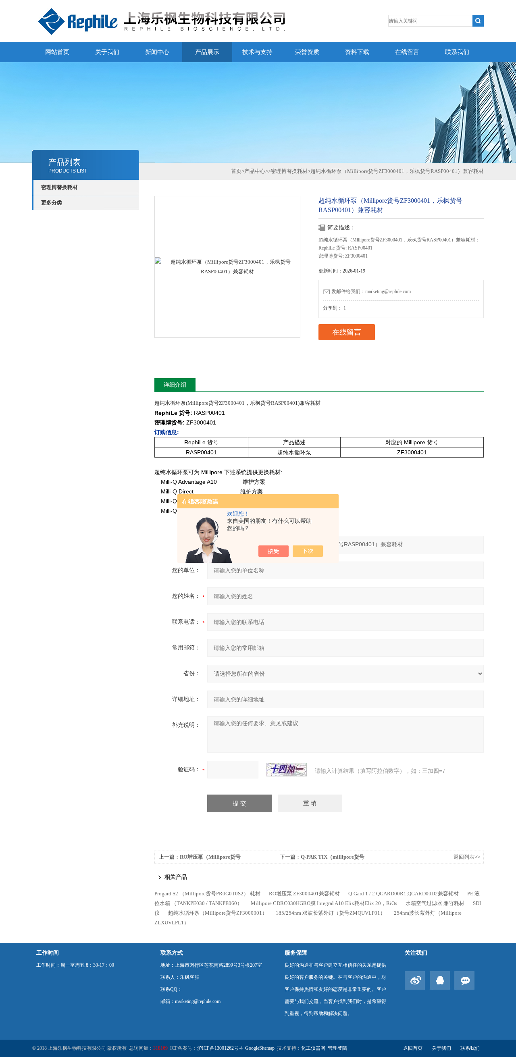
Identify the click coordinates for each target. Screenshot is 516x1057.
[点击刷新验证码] (286, 769)
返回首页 (412, 1048)
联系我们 (457, 52)
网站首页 (57, 52)
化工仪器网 (313, 1048)
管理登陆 (337, 1048)
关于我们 (107, 52)
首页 (236, 171)
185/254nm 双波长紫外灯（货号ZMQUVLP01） (330, 913)
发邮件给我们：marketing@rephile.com (371, 291)
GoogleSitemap (260, 1048)
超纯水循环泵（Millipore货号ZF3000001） (217, 913)
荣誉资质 (307, 52)
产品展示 (207, 52)
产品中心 (254, 171)
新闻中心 (157, 52)
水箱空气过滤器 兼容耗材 (435, 903)
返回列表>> (467, 857)
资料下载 (357, 52)
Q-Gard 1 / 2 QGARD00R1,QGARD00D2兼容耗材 (403, 894)
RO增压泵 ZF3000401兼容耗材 (304, 894)
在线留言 (407, 52)
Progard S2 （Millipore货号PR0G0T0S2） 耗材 (207, 894)
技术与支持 (257, 52)
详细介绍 (175, 385)
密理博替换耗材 (59, 187)
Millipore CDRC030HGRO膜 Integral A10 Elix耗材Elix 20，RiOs (324, 903)
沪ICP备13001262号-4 (220, 1048)
